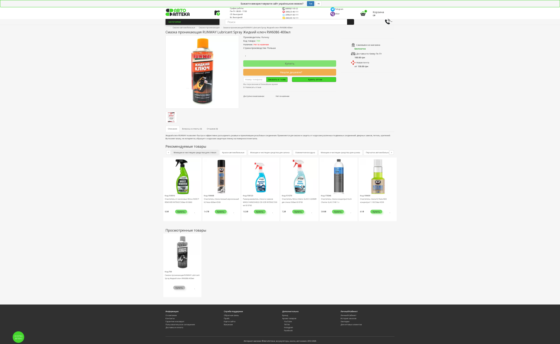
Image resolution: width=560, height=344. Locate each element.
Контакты (170, 318)
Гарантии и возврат (175, 321)
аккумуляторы (282, 341)
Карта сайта (229, 321)
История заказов (348, 318)
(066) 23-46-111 (291, 11)
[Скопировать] (262, 41)
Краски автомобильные (233, 152)
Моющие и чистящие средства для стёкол (195, 152)
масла (292, 341)
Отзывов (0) (212, 128)
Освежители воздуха (305, 152)
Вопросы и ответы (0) (192, 128)
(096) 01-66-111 (291, 14)
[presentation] (166, 191)
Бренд (285, 315)
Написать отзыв (253, 87)
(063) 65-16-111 (291, 18)
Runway (265, 37)
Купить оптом (315, 79)
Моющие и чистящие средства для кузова (340, 152)
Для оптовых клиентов (351, 324)
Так (310, 3)
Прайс (227, 318)
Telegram (339, 9)
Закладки (345, 321)
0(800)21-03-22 (291, 8)
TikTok (287, 324)
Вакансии (228, 324)
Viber (337, 13)
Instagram (288, 327)
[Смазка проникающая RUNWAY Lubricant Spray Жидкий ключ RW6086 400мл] (202, 72)
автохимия (301, 341)
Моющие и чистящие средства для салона (269, 152)
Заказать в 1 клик (277, 79)
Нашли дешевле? (290, 72)
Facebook (288, 330)
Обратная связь (231, 315)
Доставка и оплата (174, 327)
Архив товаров (289, 318)
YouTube (288, 321)
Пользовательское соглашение (180, 324)
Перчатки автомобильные (378, 152)
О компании (171, 315)
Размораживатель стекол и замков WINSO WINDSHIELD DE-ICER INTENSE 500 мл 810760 (260, 202)
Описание (172, 128)
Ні (319, 3)
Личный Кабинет (348, 315)
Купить (289, 63)
